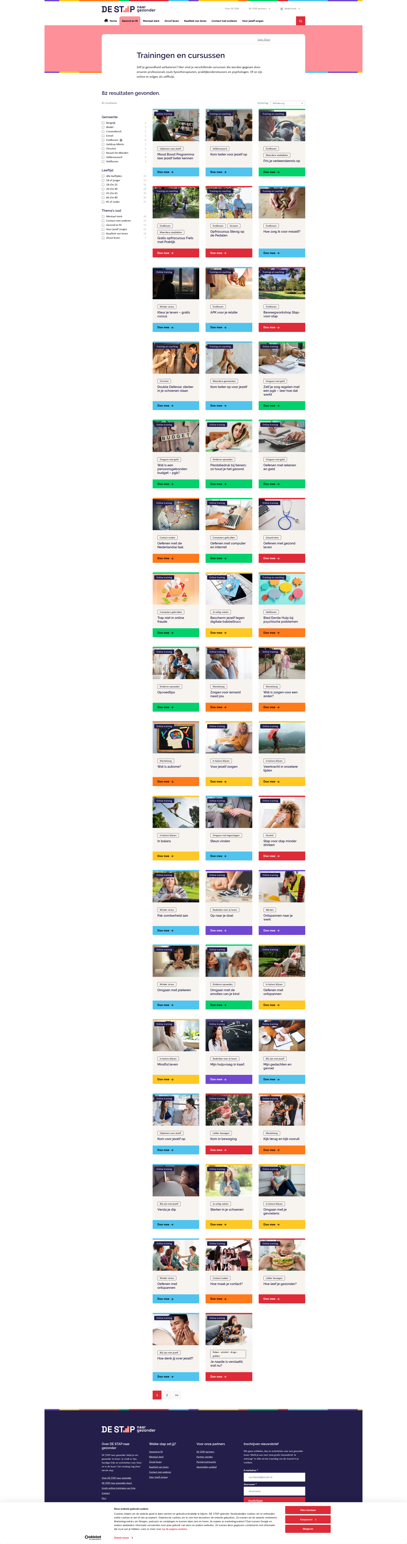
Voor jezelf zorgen (158, 1477)
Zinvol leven (155, 1461)
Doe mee (163, 172)
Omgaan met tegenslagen (226, 835)
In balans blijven (221, 760)
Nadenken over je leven (225, 909)
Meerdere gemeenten (224, 381)
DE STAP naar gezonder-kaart (117, 1483)
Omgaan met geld (275, 381)
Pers (104, 1498)
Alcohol (269, 835)
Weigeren (308, 1528)
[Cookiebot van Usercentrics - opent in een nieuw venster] (93, 1537)
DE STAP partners (205, 1451)
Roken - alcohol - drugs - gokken (225, 1354)
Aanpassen (306, 1519)
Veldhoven (271, 612)
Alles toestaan (308, 1510)
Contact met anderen (160, 1472)
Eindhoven (271, 148)
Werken (270, 909)
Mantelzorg (219, 686)
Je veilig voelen (220, 612)
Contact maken (167, 537)
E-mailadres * (251, 1470)
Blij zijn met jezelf (275, 1058)
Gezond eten (272, 537)
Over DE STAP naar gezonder (116, 1478)
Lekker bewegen (221, 1133)
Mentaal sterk (156, 1456)
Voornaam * (250, 1484)
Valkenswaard (220, 148)
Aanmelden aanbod (207, 1467)
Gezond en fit (156, 1451)
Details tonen (121, 1537)
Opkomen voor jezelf (170, 148)
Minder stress (167, 306)
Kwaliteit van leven (159, 1467)
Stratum (234, 225)
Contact (106, 1493)
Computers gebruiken (224, 537)
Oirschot (164, 381)
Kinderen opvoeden (223, 459)
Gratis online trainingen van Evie (118, 1488)
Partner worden (205, 1456)
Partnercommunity (206, 1461)
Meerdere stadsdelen (277, 155)
